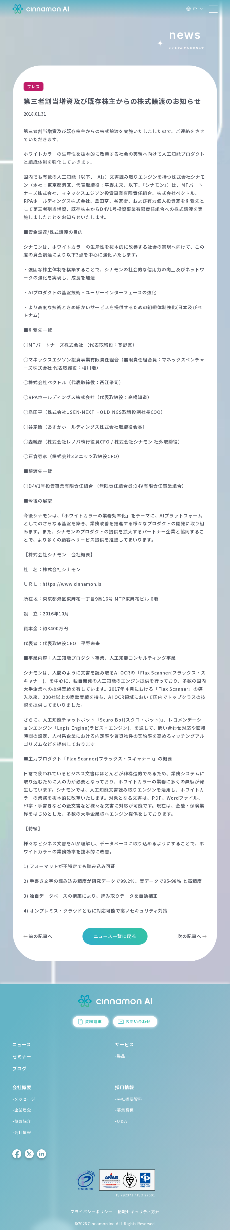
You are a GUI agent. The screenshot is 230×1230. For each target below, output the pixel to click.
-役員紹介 (21, 1121)
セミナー (21, 1056)
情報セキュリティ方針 (139, 1211)
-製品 (120, 1056)
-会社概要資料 (128, 1099)
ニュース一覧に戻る (115, 936)
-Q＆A (121, 1121)
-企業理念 (21, 1110)
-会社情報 (21, 1132)
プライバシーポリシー (91, 1211)
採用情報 (124, 1087)
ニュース (21, 1044)
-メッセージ (23, 1099)
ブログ (19, 1068)
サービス (124, 1044)
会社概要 (21, 1087)
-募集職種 (124, 1110)
